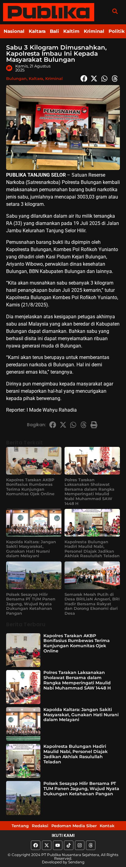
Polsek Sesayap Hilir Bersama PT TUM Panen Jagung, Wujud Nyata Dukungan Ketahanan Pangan (30, 604)
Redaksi (40, 825)
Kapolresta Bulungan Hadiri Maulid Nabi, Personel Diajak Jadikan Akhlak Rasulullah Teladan (92, 548)
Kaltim (71, 31)
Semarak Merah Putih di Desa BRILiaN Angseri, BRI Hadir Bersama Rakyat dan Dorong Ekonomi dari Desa (92, 604)
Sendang (76, 862)
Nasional (14, 31)
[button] (115, 11)
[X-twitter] (46, 845)
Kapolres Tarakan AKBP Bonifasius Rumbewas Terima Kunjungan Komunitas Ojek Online (30, 486)
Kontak (107, 825)
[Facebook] (35, 845)
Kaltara (37, 31)
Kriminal (94, 31)
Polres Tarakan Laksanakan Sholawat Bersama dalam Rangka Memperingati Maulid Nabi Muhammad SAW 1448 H (89, 491)
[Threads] (90, 845)
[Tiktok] (68, 845)
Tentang (20, 825)
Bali (54, 31)
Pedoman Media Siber (74, 825)
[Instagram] (79, 845)
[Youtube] (57, 845)
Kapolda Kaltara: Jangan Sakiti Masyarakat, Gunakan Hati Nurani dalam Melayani (31, 548)
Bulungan (16, 78)
